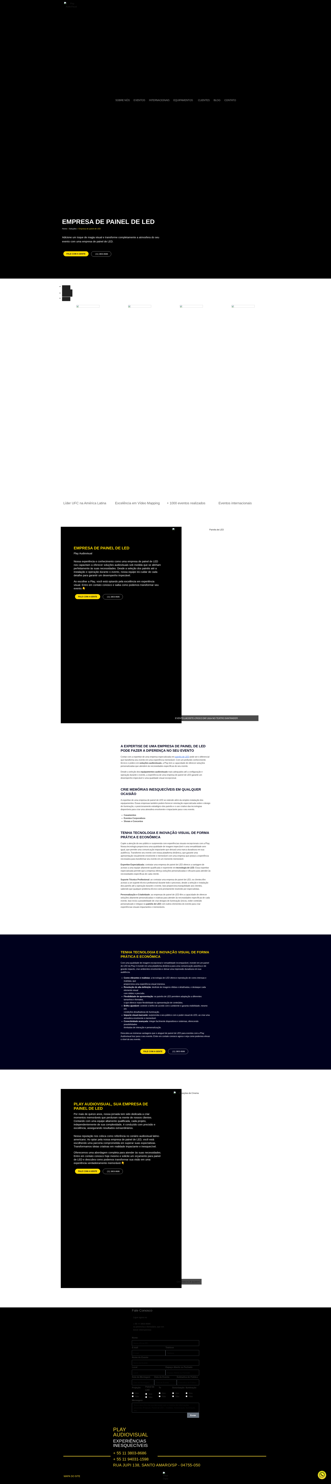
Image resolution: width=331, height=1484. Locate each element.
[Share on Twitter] (66, 299)
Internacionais (159, 100)
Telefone (170, 1347)
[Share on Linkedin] (66, 287)
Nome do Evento (140, 1357)
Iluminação (191, 1387)
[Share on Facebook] (67, 293)
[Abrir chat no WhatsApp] (321, 1474)
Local (134, 1367)
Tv (160, 1387)
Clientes (204, 100)
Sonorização (178, 1387)
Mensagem (137, 1400)
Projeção (136, 1387)
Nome (135, 1337)
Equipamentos (183, 100)
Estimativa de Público (187, 1376)
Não (137, 1396)
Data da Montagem (141, 1376)
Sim (137, 1393)
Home (64, 229)
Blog (217, 100)
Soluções (73, 229)
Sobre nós (122, 100)
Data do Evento (161, 1376)
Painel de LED (149, 1388)
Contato (230, 100)
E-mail (135, 1347)
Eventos (139, 100)
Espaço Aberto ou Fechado (179, 1367)
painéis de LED (182, 757)
